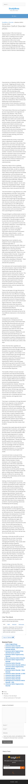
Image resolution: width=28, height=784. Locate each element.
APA (4, 624)
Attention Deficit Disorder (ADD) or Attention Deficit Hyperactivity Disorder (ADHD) (16, 666)
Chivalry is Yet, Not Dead (10, 696)
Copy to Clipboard (7, 637)
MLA (9, 624)
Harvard (14, 624)
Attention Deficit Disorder (13, 646)
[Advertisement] (14, 67)
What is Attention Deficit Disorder (15, 658)
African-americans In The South (12, 698)
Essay (5, 691)
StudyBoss (14, 8)
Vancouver (21, 624)
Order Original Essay (11, 644)
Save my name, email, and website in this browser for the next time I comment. (14, 737)
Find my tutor (6, 765)
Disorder (11, 22)
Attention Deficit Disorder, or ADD (15, 673)
